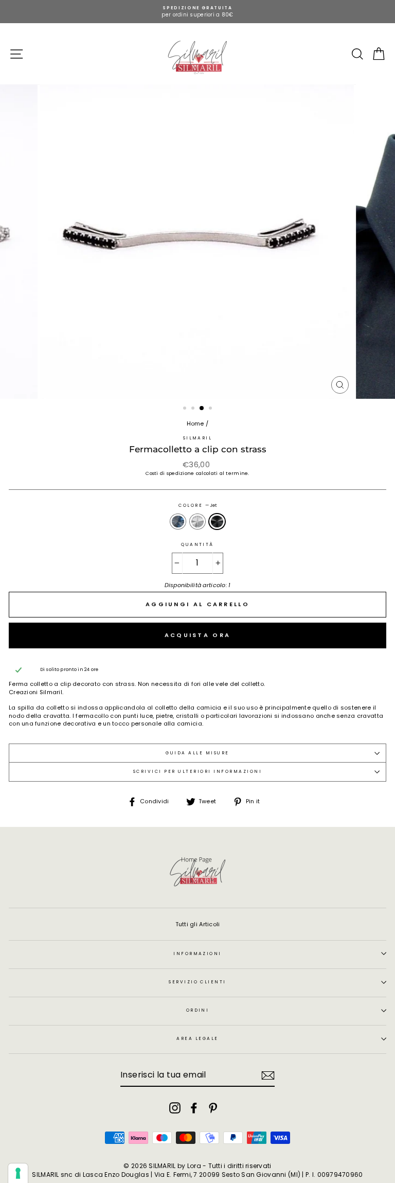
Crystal (197, 521)
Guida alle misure (197, 753)
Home (195, 423)
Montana (178, 521)
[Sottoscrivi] (268, 1075)
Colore (197, 505)
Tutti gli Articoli (197, 924)
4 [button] (211, 409)
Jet (217, 521)
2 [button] (193, 409)
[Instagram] (175, 1108)
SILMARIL (197, 438)
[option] (197, 11)
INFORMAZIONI (197, 953)
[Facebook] (194, 1108)
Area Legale (197, 1038)
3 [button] (202, 408)
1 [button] (185, 409)
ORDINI (197, 1010)
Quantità (197, 545)
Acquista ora (198, 635)
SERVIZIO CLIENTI (197, 982)
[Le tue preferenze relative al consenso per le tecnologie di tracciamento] (18, 1173)
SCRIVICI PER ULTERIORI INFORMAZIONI (197, 771)
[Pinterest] (213, 1108)
